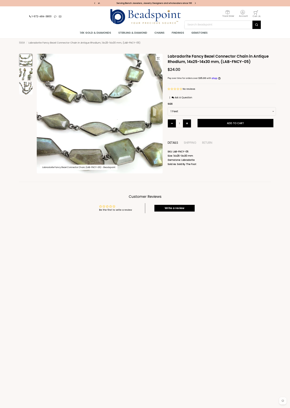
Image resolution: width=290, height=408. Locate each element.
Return (207, 142)
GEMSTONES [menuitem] (199, 33)
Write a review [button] (174, 208)
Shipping (190, 142)
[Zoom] (158, 58)
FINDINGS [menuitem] (178, 33)
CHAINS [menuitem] (159, 33)
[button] (175, 89)
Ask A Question (183, 97)
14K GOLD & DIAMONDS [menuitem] (95, 33)
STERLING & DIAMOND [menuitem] (132, 33)
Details (173, 142)
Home (22, 42)
